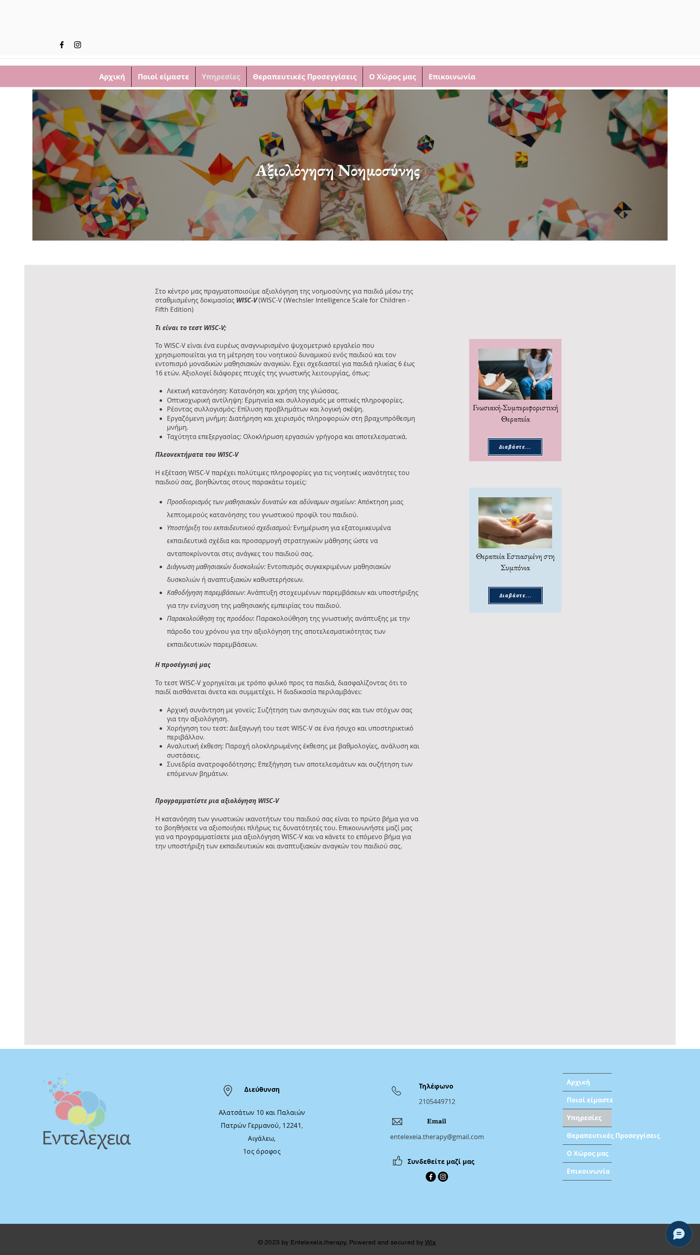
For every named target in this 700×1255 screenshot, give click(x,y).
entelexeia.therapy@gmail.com (437, 1136)
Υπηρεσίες (584, 1117)
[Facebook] (61, 44)
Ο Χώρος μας (587, 1153)
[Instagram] (77, 44)
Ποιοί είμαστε (589, 1099)
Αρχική (578, 1082)
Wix (430, 1242)
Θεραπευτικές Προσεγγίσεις (589, 1135)
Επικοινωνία (588, 1171)
